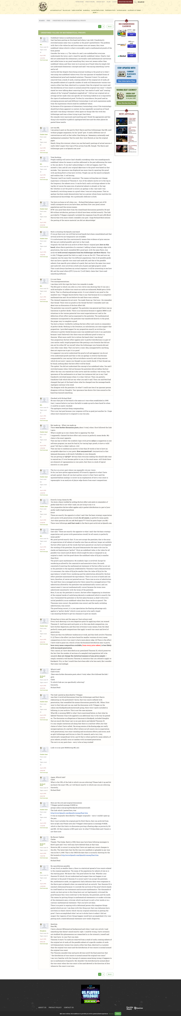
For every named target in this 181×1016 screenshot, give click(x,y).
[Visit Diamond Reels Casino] (90, 994)
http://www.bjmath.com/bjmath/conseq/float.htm (69, 813)
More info (111, 1013)
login (114, 2)
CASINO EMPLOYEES (97, 10)
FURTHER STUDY (110, 10)
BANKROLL (86, 10)
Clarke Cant (44, 134)
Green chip (100, 2)
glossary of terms (134, 10)
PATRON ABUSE (121, 10)
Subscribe (80, 2)
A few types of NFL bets (132, 119)
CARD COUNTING (77, 10)
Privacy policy (55, 1007)
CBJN (108, 2)
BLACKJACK (66, 10)
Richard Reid (42, 677)
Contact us (69, 1007)
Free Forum (90, 2)
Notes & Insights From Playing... (131, 138)
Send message (44, 60)
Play (131, 34)
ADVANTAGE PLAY (56, 10)
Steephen (43, 931)
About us (42, 1007)
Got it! (118, 1013)
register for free (125, 2)
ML (41, 44)
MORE (95, 12)
